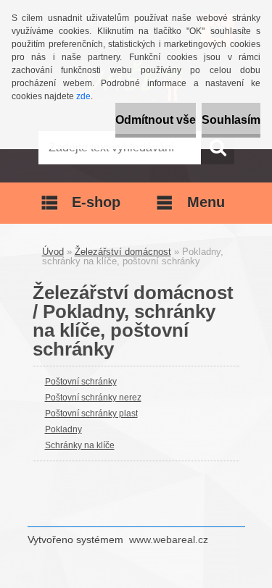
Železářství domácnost (123, 251)
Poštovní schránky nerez (93, 397)
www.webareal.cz (168, 539)
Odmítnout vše (155, 120)
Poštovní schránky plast (91, 413)
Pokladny (63, 429)
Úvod (53, 251)
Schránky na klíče (80, 445)
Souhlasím (231, 120)
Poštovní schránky (81, 382)
